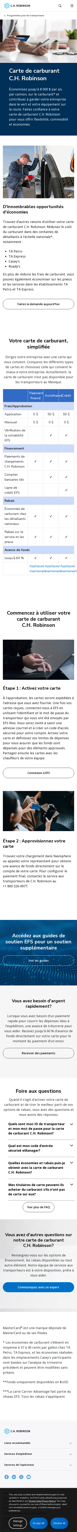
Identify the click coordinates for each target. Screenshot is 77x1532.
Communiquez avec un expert (38, 1287)
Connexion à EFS (38, 773)
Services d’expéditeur (18, 1454)
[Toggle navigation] (72, 6)
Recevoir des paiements (38, 1053)
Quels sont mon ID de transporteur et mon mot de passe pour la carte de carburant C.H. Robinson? (36, 1128)
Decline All (59, 1523)
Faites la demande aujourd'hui (38, 304)
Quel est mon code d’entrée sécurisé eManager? (30, 1148)
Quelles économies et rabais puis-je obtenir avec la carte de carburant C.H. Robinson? (36, 1167)
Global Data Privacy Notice (42, 1501)
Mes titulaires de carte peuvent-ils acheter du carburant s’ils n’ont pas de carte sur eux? (36, 1189)
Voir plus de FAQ (38, 1207)
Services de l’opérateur (19, 1464)
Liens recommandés (17, 1443)
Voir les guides (38, 961)
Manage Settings (18, 1523)
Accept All (38, 1523)
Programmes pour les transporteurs (25, 15)
